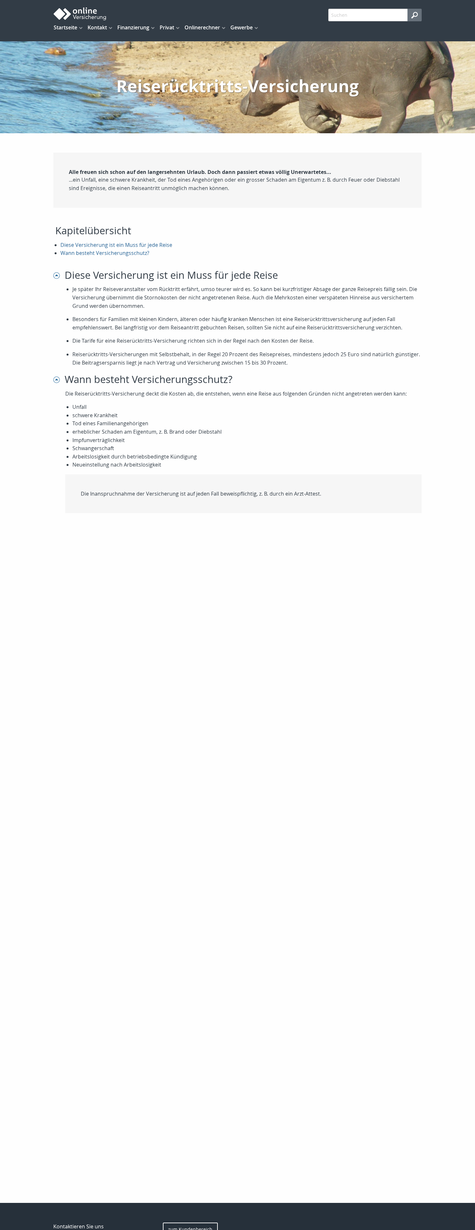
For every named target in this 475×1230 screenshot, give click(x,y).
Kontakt (97, 27)
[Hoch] (59, 275)
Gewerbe (241, 27)
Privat (167, 27)
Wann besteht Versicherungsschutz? (104, 253)
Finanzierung (133, 27)
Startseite (65, 27)
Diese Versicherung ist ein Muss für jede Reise (116, 244)
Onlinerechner (202, 27)
